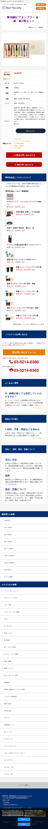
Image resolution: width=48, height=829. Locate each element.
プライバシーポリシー (11, 804)
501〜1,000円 (8, 549)
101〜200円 (8, 527)
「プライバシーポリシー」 (12, 813)
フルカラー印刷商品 (10, 696)
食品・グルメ (8, 633)
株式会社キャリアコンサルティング (20, 796)
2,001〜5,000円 (9, 563)
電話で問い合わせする (25, 164)
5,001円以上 (8, 570)
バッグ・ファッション (11, 591)
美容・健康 (7, 661)
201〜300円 (8, 535)
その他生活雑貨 (19, 143)
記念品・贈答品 (19, 146)
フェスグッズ (8, 739)
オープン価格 (8, 577)
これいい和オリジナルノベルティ (14, 753)
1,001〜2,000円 (9, 556)
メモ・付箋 (7, 605)
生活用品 (7, 640)
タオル (6, 619)
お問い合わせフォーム (25, 352)
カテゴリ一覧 (8, 774)
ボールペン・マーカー (11, 598)
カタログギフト (9, 760)
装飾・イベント (9, 668)
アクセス (6, 802)
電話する (41, 8)
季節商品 (7, 682)
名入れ (7, 103)
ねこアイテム (8, 732)
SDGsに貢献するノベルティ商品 (14, 689)
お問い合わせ (41, 4)
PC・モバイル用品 (10, 647)
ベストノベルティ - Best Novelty (15, 8)
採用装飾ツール (9, 725)
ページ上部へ (24, 785)
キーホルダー (8, 626)
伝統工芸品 (17, 139)
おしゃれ (9, 767)
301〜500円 (8, 542)
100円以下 (7, 520)
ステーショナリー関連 (11, 654)
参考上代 (7, 72)
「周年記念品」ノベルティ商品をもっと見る (27, 324)
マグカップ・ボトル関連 (21, 141)
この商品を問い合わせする (24, 155)
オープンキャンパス (10, 746)
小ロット (7, 718)
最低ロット (6, 79)
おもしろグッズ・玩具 (11, 675)
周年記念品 (17, 148)
